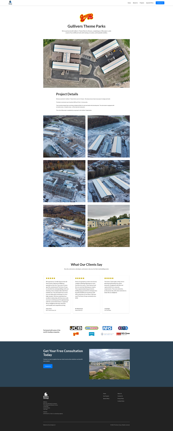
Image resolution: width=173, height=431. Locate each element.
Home (129, 2)
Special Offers (150, 2)
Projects (142, 2)
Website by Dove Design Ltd (49, 424)
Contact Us (160, 2)
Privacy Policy (121, 398)
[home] (10, 2)
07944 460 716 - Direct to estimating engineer (53, 413)
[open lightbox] (64, 136)
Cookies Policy (121, 401)
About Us (135, 2)
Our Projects (106, 396)
